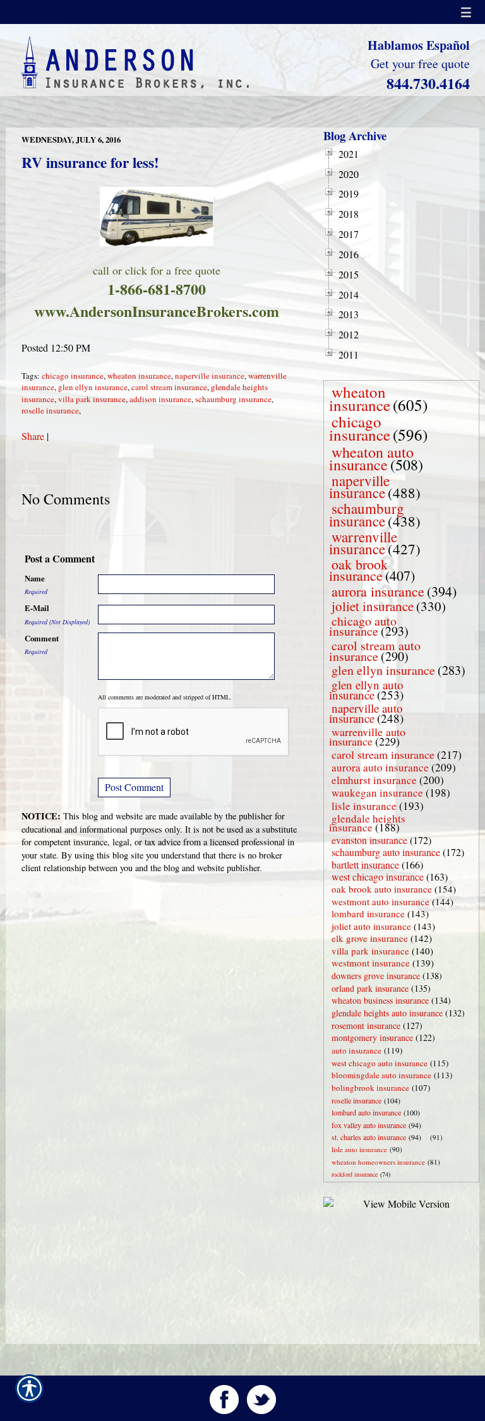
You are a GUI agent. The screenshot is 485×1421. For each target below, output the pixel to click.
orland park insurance (370, 988)
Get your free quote (420, 63)
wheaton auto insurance (371, 458)
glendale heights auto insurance (387, 1013)
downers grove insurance (376, 976)
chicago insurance (73, 375)
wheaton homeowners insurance (378, 1162)
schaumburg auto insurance (386, 852)
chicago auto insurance (363, 626)
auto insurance (356, 1050)
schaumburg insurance (233, 399)
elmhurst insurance (374, 780)
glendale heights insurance (367, 823)
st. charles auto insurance (369, 1137)
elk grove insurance (370, 938)
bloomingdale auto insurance (381, 1075)
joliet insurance (373, 606)
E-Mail (37, 608)
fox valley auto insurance (369, 1125)
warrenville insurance (363, 542)
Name (35, 578)
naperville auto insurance (366, 713)
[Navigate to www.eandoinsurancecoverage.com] (427, 1137)
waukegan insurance (377, 792)
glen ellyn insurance (93, 387)
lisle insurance (364, 806)
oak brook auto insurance (382, 889)
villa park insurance (92, 399)
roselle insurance (50, 410)
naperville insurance (209, 375)
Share (32, 436)
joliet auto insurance (371, 926)
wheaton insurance (139, 375)
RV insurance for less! (90, 162)
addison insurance (160, 399)
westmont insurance (371, 962)
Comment (42, 638)
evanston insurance (369, 840)
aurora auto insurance (380, 767)
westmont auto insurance (380, 901)
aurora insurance (378, 591)
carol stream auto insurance (375, 651)
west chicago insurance (378, 876)
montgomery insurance (372, 1037)
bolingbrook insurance (370, 1087)
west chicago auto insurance (380, 1063)
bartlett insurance (365, 864)
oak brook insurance (358, 570)
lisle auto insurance (359, 1149)
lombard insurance (368, 913)
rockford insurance (355, 1174)
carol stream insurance (169, 387)
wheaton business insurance (380, 1000)
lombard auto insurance (366, 1112)
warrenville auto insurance (367, 736)
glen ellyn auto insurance (366, 690)
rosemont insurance (366, 1026)
